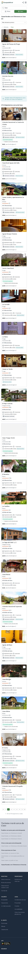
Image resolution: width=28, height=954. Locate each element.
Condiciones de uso (20, 900)
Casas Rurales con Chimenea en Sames (11, 836)
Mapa (21, 11)
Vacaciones (4, 903)
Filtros (8, 11)
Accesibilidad (18, 909)
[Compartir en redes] (23, 2)
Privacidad (18, 903)
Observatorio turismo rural (5, 886)
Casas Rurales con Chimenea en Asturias (13, 864)
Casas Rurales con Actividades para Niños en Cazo (12, 856)
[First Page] (3, 809)
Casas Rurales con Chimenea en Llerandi (11, 833)
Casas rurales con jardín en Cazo (9, 860)
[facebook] (2, 952)
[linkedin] (25, 952)
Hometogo (4, 923)
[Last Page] (25, 809)
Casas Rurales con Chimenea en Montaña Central (14, 846)
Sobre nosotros (5, 879)
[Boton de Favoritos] (24, 32)
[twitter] (10, 952)
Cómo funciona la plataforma (19, 913)
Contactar (4, 890)
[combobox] (14, 7)
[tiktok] (13, 952)
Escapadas (4, 900)
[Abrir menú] (26, 2)
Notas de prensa (6, 882)
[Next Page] (22, 809)
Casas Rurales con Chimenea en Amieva (11, 838)
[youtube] (17, 952)
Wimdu (3, 926)
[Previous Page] (6, 809)
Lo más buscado (6, 906)
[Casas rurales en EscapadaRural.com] (7, 2)
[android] (14, 943)
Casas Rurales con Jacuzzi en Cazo (10, 853)
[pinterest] (21, 952)
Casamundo (4, 929)
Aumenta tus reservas (18, 880)
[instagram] (6, 952)
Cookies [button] (17, 906)
